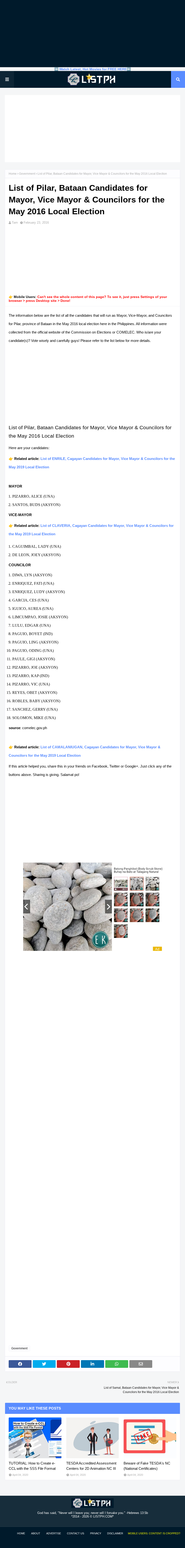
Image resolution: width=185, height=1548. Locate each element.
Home (13, 173)
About (35, 1533)
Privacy (95, 1533)
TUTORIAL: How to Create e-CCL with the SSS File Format (32, 1466)
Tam (15, 222)
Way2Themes (10, 1541)
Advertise (53, 1533)
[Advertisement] (92, 33)
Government (27, 173)
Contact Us (75, 1533)
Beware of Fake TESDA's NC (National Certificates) (147, 1466)
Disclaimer (115, 1533)
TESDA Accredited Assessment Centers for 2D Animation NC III (91, 1466)
